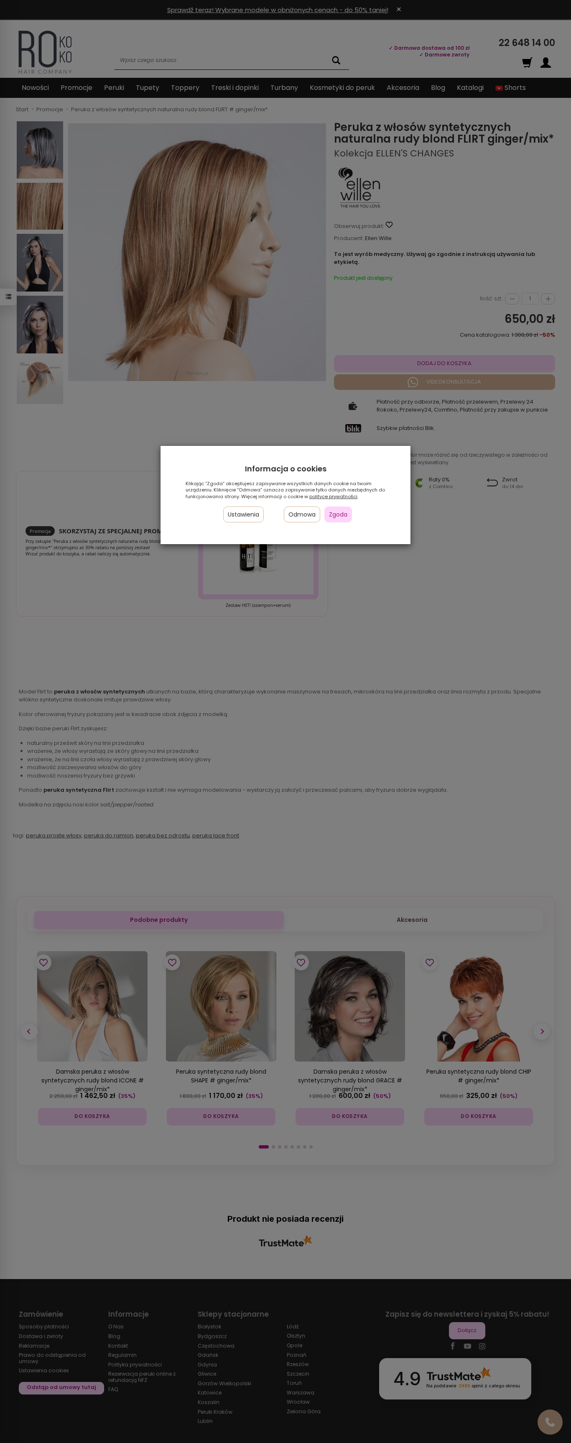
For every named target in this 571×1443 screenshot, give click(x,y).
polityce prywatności (333, 496)
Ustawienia (243, 514)
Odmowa (302, 514)
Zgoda (338, 514)
